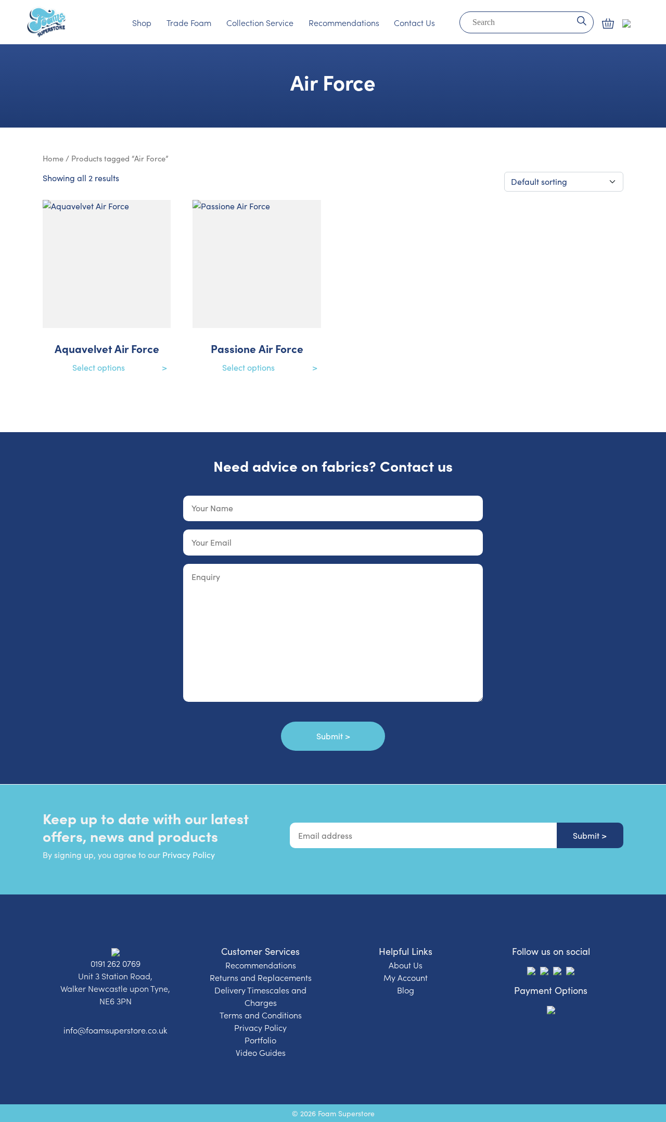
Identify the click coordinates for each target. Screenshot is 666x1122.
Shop (141, 22)
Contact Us (414, 22)
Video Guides (261, 1052)
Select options (98, 367)
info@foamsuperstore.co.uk (115, 1030)
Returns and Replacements (261, 977)
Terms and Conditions (261, 1014)
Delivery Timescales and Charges (260, 996)
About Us (405, 964)
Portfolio (260, 1039)
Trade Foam (188, 22)
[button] (608, 23)
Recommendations (344, 22)
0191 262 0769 (115, 963)
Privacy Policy (188, 854)
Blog (405, 989)
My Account (405, 977)
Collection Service (259, 22)
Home (53, 158)
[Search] (581, 20)
